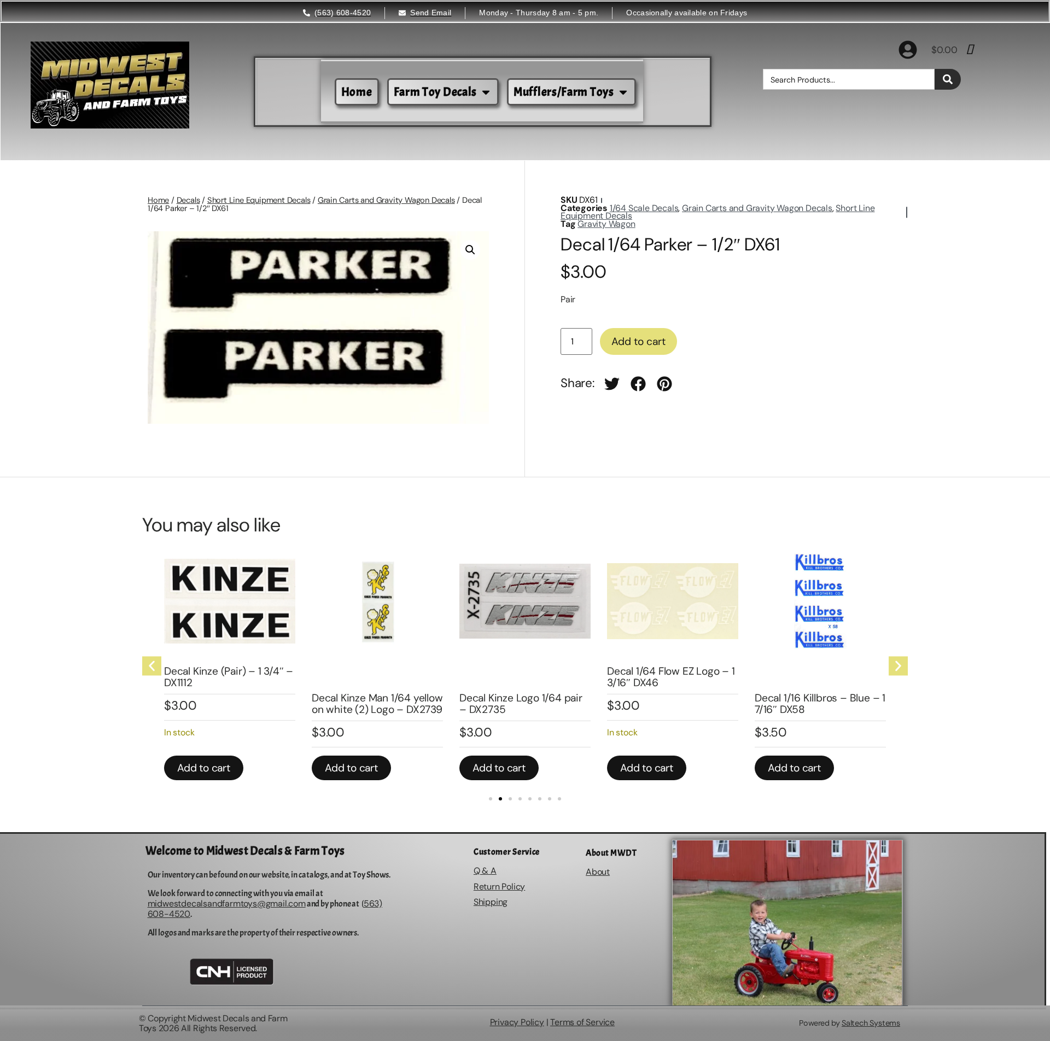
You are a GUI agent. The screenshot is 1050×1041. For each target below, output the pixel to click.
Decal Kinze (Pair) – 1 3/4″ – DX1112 (228, 676)
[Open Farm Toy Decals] (486, 92)
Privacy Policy (517, 1022)
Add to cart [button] (203, 768)
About (598, 872)
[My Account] (908, 49)
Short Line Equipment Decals (259, 200)
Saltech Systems (871, 1023)
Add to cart (638, 341)
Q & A (485, 870)
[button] (470, 250)
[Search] (948, 79)
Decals (188, 200)
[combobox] (849, 79)
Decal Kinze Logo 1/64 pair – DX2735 (520, 703)
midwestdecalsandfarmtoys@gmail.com (227, 903)
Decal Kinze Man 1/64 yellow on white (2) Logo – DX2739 (377, 703)
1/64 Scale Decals (644, 208)
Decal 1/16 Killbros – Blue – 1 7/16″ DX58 (820, 703)
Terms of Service (582, 1022)
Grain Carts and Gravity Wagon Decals (386, 200)
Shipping (491, 902)
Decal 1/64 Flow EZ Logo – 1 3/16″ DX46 (671, 676)
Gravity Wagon (606, 224)
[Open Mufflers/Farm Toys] (623, 92)
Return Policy (499, 886)
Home (158, 200)
